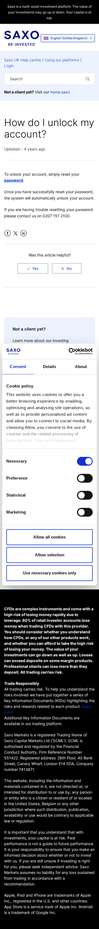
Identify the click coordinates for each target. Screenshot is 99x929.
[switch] (85, 478)
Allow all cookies (49, 537)
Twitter (15, 233)
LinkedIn (23, 233)
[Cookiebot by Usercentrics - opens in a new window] (70, 351)
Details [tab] (49, 366)
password (13, 180)
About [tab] (81, 366)
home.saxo (60, 92)
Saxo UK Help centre (22, 60)
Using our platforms (62, 60)
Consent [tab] (18, 366)
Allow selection (49, 554)
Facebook (7, 233)
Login (9, 65)
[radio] (33, 268)
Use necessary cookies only (49, 573)
